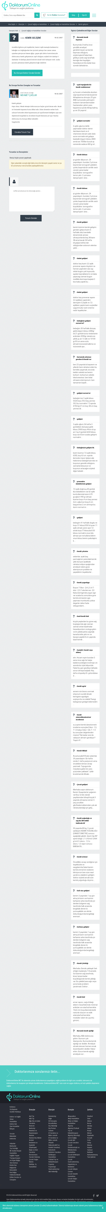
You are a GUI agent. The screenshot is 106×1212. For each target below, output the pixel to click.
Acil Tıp (31, 1116)
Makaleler (13, 1136)
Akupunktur (72, 1116)
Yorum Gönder (31, 218)
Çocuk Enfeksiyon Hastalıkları (74, 1156)
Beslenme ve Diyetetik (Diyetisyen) (33, 1145)
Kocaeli (89, 1138)
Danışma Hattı (13, 31)
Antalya (89, 1126)
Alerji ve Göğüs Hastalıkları (73, 1122)
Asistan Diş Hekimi (35, 1138)
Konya (89, 1131)
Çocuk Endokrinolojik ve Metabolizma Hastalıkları (73, 1148)
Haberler (12, 1144)
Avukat (31, 1140)
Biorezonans (33, 1155)
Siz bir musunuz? (56, 15)
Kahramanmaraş (92, 1155)
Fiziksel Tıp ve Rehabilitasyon (53, 1160)
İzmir (88, 1118)
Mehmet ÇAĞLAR (28, 95)
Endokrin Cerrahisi (54, 1152)
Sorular (12, 1134)
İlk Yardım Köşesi (15, 1151)
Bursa (89, 1123)
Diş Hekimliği (52, 1126)
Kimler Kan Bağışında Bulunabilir (13, 1167)
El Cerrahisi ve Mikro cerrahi (53, 1134)
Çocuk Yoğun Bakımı (33, 1160)
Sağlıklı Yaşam (14, 1156)
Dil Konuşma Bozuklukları (52, 1122)
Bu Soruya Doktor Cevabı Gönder (27, 73)
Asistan (31, 1135)
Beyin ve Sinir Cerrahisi (33, 1151)
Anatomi (32, 1126)
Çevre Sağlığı (72, 1138)
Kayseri (89, 1147)
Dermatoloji (52, 1116)
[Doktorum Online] (21, 4)
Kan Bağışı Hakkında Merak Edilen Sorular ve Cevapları (15, 1176)
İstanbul (90, 1116)
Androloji (32, 1128)
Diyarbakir (90, 1135)
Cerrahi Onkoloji (34, 1157)
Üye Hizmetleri (14, 1126)
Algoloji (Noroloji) (74, 1135)
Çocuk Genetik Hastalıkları (73, 1175)
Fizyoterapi (52, 1167)
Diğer (50, 1118)
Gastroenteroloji (53, 1169)
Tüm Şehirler (91, 1157)
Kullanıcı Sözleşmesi (13, 1108)
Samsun (90, 1150)
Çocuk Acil (71, 1140)
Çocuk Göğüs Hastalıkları (72, 1180)
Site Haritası (14, 1163)
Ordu (89, 1140)
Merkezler (13, 1146)
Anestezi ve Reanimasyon (33, 1132)
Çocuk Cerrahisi (73, 1143)
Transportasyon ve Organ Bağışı (15, 1159)
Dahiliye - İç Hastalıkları (33, 1165)
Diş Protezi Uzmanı (52, 1129)
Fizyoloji (51, 1164)
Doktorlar (13, 1139)
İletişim (12, 1129)
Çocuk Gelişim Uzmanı (73, 1170)
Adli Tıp (31, 1118)
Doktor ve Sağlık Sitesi (15, 1118)
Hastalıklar (13, 1121)
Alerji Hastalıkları (73, 1118)
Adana (89, 1128)
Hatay (89, 1143)
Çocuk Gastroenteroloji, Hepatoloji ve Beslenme (73, 1163)
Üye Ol (84, 15)
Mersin (89, 1133)
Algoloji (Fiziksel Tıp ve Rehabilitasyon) (73, 1130)
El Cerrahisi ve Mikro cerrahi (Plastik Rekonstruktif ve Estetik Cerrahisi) (54, 1142)
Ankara (89, 1121)
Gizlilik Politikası (15, 1112)
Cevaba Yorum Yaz (22, 132)
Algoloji (70, 1126)
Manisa (89, 1145)
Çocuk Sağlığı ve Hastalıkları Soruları (34, 31)
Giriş (73, 15)
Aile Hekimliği (52, 1171)
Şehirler (90, 1109)
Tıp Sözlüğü (14, 1148)
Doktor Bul (13, 1124)
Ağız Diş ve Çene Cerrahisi (34, 1122)
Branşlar (32, 1109)
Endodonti (51, 1150)
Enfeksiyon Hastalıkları (52, 1156)
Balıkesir (90, 1152)
